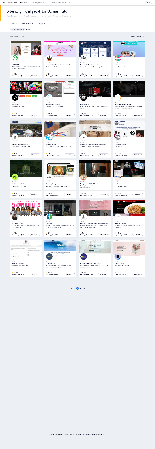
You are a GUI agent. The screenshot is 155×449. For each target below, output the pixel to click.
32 (90, 288)
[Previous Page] (61, 288)
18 (84, 288)
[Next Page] (93, 288)
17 (80, 288)
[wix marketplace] (10, 3)
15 (74, 288)
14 (71, 288)
